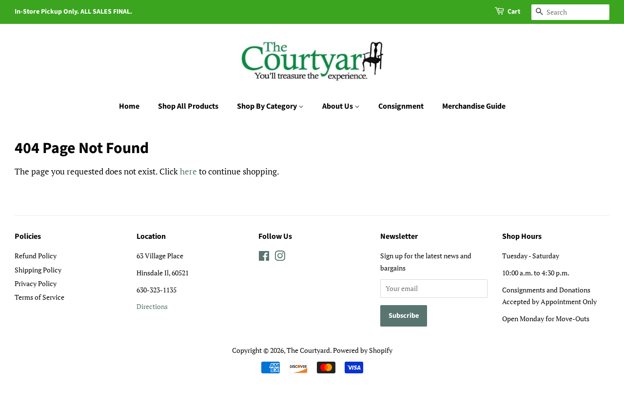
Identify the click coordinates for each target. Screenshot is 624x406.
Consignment (401, 106)
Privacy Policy (36, 283)
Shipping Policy (38, 269)
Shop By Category (267, 106)
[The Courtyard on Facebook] (264, 257)
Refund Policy (36, 255)
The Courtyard (308, 350)
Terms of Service (39, 297)
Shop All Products (188, 106)
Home (129, 106)
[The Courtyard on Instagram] (279, 257)
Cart (513, 12)
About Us (338, 106)
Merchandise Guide (474, 106)
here (188, 171)
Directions (152, 306)
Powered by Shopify (362, 350)
